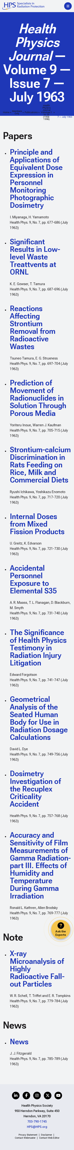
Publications (31, 112)
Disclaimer (46, 1135)
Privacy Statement (28, 1135)
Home (6, 112)
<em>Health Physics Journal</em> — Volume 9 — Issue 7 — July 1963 (65, 112)
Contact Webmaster (25, 1138)
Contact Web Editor (49, 1138)
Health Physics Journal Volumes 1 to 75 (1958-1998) (46, 112)
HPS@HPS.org (37, 1127)
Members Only (17, 112)
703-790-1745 (37, 1121)
